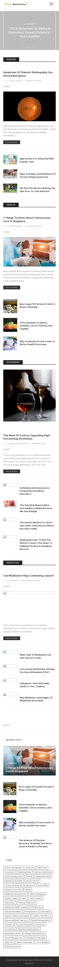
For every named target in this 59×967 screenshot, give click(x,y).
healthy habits (11, 898)
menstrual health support (16, 907)
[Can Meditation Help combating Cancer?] (29, 605)
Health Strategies (37, 894)
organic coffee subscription (17, 916)
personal (8, 925)
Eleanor (13, 581)
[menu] (51, 4)
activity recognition (13, 868)
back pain (42, 868)
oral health (45, 911)
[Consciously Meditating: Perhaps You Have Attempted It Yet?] (10, 668)
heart (23, 898)
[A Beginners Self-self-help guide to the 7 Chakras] (10, 682)
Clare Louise (15, 81)
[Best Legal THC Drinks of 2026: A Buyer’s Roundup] (10, 306)
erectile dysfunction (14, 881)
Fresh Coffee (42, 885)
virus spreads (42, 942)
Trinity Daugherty (18, 444)
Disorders (12, 431)
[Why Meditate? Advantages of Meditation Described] (10, 697)
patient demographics (40, 920)
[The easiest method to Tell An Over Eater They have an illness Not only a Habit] (10, 521)
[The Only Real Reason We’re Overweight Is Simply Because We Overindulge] (10, 503)
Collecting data (24, 872)
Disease (10, 68)
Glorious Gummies (13, 889)
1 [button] (23, 47)
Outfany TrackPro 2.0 (42, 916)
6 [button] (36, 47)
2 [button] (26, 47)
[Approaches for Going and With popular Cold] (10, 159)
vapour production (24, 942)
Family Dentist (32, 881)
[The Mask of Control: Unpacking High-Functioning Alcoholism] (29, 395)
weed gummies (12, 946)
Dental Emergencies (14, 876)
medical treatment (26, 903)
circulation (9, 872)
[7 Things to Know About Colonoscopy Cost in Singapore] (29, 251)
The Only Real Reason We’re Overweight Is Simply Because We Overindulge (36, 508)
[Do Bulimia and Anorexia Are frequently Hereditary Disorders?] (10, 487)
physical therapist (24, 925)
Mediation (12, 571)
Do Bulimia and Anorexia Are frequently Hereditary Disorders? (35, 491)
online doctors (30, 911)
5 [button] (34, 47)
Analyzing (30, 868)
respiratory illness (13, 933)
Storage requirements (34, 933)
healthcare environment (15, 894)
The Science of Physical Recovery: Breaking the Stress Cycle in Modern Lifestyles (35, 843)
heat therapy (36, 898)
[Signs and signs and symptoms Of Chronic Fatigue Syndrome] (10, 173)
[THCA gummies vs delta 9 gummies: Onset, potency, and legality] (10, 324)
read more (12, 142)
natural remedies (13, 911)
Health (31, 24)
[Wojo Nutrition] (16, 3)
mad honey (10, 903)
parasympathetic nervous (16, 920)
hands (28, 889)
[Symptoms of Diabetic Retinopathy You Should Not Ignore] (29, 106)
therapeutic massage (35, 938)
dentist (29, 876)
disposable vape (43, 876)
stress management (14, 938)
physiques (40, 925)
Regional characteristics (28, 929)
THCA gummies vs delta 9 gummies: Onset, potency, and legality (29, 32)
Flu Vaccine (28, 885)
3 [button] (29, 47)
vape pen (9, 942)
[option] (29, 30)
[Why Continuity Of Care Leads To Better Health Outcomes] (10, 343)
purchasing (10, 929)
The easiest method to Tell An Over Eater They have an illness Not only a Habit (37, 525)
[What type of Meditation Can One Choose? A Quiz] (10, 654)
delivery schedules (43, 872)
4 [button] (31, 47)
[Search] (43, 4)
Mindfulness (36, 907)
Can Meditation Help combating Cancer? (28, 575)
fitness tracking (12, 885)
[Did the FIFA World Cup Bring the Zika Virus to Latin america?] (10, 188)
